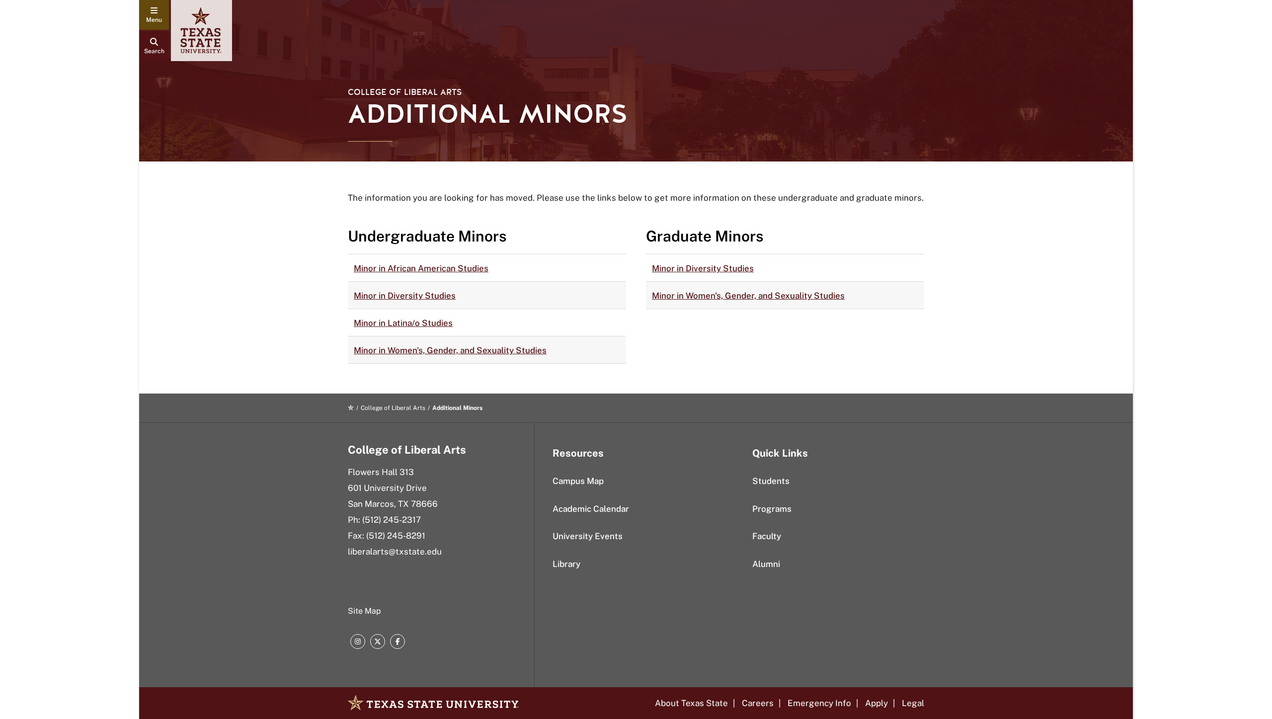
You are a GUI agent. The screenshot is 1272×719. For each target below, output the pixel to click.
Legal (913, 703)
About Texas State (691, 703)
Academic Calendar (591, 509)
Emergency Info (819, 703)
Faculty (766, 536)
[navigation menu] (154, 15)
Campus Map (578, 481)
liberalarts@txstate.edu (395, 552)
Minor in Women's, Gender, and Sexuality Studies (450, 350)
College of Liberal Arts (405, 92)
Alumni (766, 564)
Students (771, 481)
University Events (588, 536)
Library (566, 564)
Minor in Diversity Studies (405, 296)
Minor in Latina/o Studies (403, 323)
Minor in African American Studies (421, 268)
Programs (772, 509)
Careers (758, 703)
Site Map (364, 611)
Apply (876, 703)
